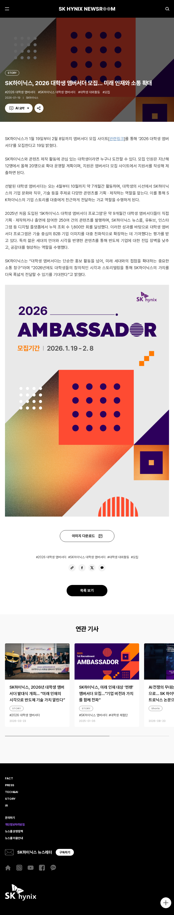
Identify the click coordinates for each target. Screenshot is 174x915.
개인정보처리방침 (15, 824)
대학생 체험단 (119, 715)
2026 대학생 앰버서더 (21, 92)
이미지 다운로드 (83, 536)
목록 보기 (87, 590)
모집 (107, 92)
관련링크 (116, 138)
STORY (12, 73)
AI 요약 (19, 108)
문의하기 (10, 817)
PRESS (9, 785)
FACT (9, 778)
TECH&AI (11, 792)
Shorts (155, 708)
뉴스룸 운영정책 (14, 831)
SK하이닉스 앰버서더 (94, 715)
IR (6, 805)
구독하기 (64, 852)
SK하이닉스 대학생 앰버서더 (57, 92)
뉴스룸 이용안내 (14, 838)
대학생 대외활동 (90, 92)
